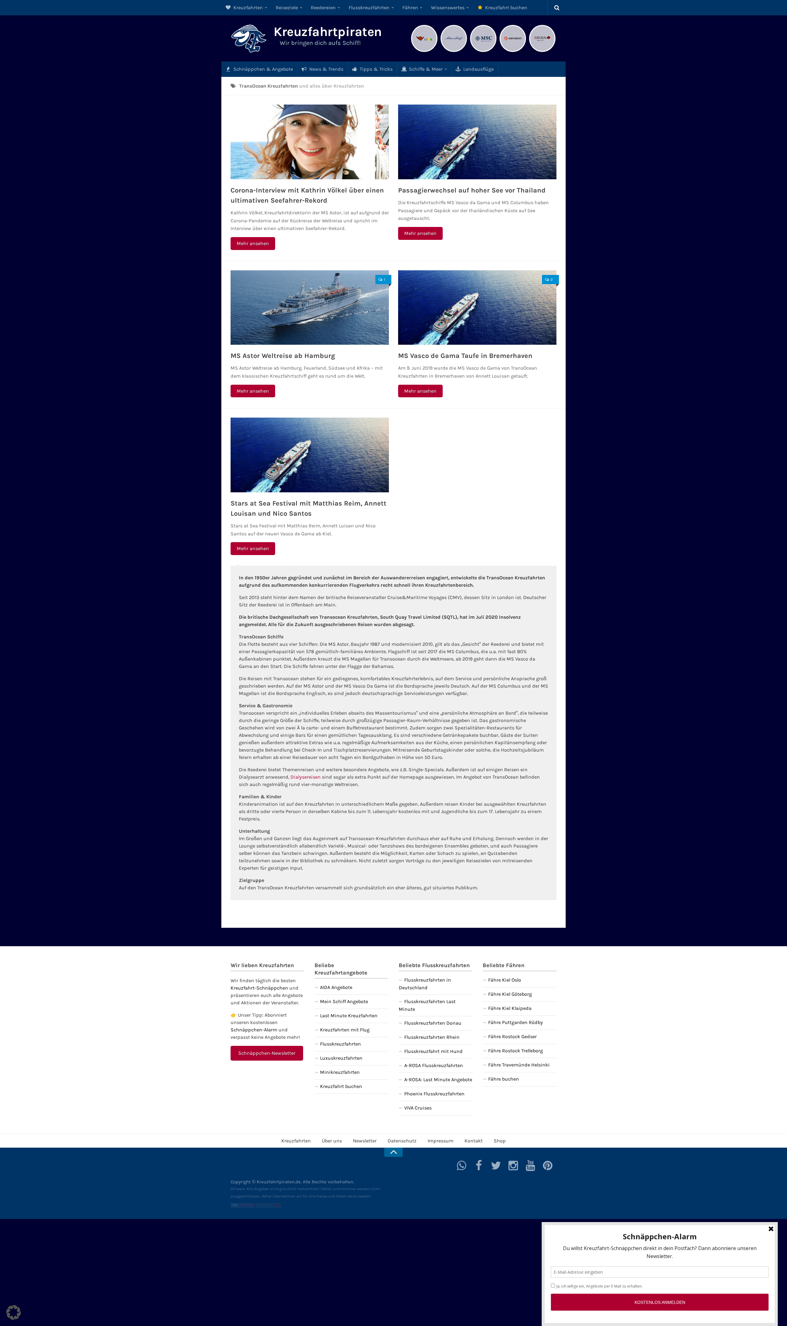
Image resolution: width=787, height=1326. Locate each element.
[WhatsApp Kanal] (461, 1165)
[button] (13, 1312)
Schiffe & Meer (425, 69)
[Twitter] (496, 1165)
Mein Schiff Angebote (344, 1001)
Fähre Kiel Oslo (504, 980)
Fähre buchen (503, 1079)
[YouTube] (530, 1165)
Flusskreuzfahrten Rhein (432, 1037)
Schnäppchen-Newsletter (266, 1053)
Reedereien (323, 7)
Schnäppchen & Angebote (262, 69)
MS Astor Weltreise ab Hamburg (283, 356)
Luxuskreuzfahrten (341, 1058)
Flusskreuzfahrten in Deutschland (425, 984)
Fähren (410, 7)
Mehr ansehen (253, 243)
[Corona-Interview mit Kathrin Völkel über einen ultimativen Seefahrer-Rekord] (310, 142)
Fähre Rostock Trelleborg (515, 1051)
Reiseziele (287, 7)
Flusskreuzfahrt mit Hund (433, 1051)
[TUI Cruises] (454, 51)
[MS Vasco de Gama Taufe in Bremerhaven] (477, 307)
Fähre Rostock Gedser (512, 1036)
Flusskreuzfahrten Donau (432, 1023)
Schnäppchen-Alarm (254, 1030)
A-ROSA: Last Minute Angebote (438, 1079)
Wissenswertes (448, 7)
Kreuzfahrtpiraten (328, 31)
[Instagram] (513, 1165)
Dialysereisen (306, 777)
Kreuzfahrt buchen (505, 7)
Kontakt (474, 1141)
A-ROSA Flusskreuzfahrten (433, 1065)
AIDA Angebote (336, 987)
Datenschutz (402, 1141)
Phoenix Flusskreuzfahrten (434, 1094)
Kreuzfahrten (247, 7)
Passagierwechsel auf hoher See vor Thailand (472, 190)
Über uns (332, 1141)
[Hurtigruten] (513, 51)
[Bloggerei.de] (243, 1206)
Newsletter (365, 1141)
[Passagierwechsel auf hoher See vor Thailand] (477, 142)
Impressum (440, 1141)
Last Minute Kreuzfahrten (349, 1015)
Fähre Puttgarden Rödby (515, 1022)
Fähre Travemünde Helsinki (519, 1065)
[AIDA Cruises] (424, 51)
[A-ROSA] (542, 51)
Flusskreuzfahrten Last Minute (427, 1005)
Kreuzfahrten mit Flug (345, 1030)
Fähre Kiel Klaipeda (510, 1008)
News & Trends (325, 69)
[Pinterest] (547, 1165)
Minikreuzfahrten (340, 1072)
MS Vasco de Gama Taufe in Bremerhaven (465, 356)
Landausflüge (478, 69)
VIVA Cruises (418, 1108)
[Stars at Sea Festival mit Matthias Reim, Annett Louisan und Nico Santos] (310, 455)
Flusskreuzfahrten (369, 7)
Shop (500, 1141)
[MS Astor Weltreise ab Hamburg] (310, 307)
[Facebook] (478, 1165)
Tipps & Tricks (375, 69)
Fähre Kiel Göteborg (510, 994)
